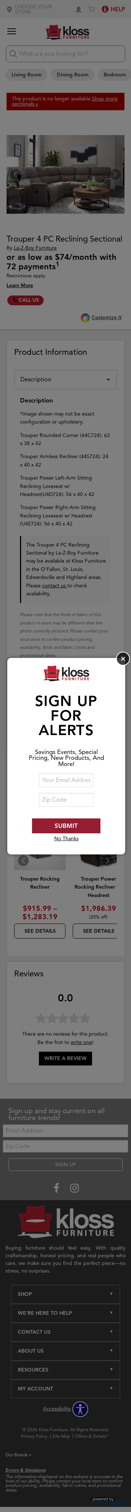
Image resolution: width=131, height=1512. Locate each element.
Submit (66, 826)
